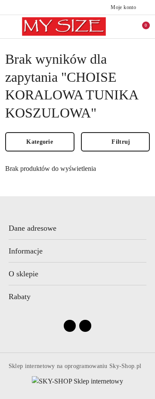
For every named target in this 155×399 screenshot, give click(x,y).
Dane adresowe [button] (32, 228)
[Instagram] (85, 326)
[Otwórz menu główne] (10, 26)
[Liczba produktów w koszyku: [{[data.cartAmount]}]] (140, 27)
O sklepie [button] (23, 273)
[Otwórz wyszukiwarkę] (126, 27)
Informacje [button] (26, 251)
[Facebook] (70, 326)
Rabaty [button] (20, 296)
